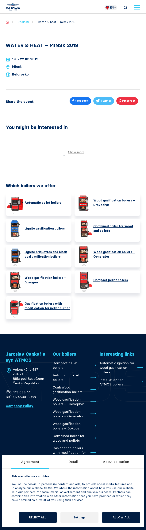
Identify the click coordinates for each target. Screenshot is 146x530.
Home (7, 22)
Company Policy (19, 406)
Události (23, 22)
